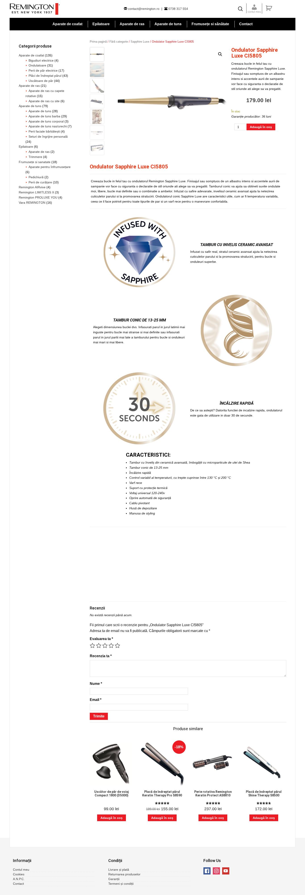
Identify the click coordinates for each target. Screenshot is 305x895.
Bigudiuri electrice (41, 60)
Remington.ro (35, 9)
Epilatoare (26, 146)
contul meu (254, 11)
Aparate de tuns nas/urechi (48, 126)
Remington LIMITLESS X (36, 192)
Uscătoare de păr (41, 81)
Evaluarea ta (101, 639)
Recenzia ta (101, 656)
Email (95, 700)
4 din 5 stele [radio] (111, 645)
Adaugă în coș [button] (111, 818)
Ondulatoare (37, 65)
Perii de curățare (40, 182)
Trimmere (35, 157)
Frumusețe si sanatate (34, 162)
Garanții (113, 879)
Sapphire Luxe (140, 41)
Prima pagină (98, 41)
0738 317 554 (177, 8)
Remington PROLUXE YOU (38, 197)
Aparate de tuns (30, 106)
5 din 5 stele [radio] (117, 645)
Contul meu (21, 869)
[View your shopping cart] (279, 8)
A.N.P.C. (19, 879)
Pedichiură (36, 177)
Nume (96, 684)
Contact (18, 883)
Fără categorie (118, 41)
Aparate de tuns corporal (46, 121)
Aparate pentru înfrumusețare (50, 167)
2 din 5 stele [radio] (98, 645)
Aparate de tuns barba (44, 116)
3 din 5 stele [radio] (105, 645)
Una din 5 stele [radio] (92, 645)
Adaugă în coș (261, 127)
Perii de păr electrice (43, 70)
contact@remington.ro (143, 8)
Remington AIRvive (32, 187)
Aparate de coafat (31, 55)
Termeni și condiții (121, 883)
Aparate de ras (29, 85)
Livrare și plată (118, 869)
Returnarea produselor (124, 874)
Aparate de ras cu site (44, 101)
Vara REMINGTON (32, 202)
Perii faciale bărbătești (44, 131)
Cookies (18, 874)
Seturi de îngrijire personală (48, 136)
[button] (220, 54)
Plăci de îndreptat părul (45, 75)
